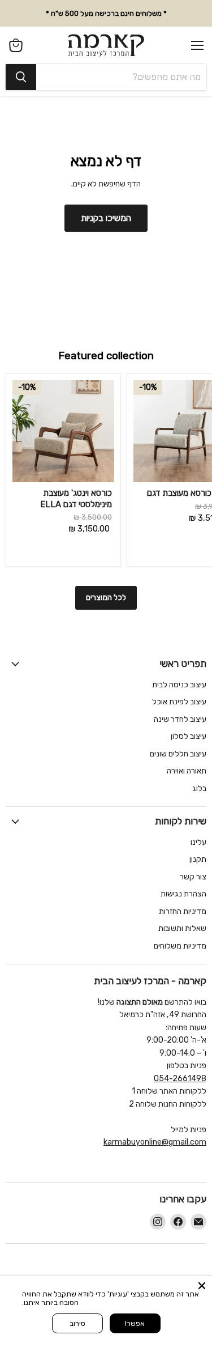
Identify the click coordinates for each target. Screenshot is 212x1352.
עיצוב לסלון (188, 736)
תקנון (197, 859)
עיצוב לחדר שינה (180, 719)
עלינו (198, 842)
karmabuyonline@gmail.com (154, 1142)
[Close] (201, 1285)
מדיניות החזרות (182, 911)
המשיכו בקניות (106, 217)
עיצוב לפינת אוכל (179, 702)
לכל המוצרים (106, 597)
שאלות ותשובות (182, 928)
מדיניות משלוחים (180, 946)
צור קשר (193, 877)
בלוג (199, 788)
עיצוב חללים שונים (178, 754)
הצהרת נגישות (183, 894)
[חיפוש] (21, 77)
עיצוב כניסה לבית (179, 685)
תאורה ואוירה (186, 771)
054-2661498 (180, 1078)
